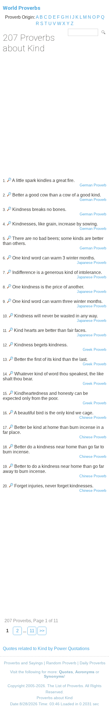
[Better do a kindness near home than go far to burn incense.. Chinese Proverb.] (11, 446)
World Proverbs (21, 8)
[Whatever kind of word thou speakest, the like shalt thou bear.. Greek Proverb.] (11, 373)
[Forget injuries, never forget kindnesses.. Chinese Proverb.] (11, 485)
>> (41, 630)
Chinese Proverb (92, 417)
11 (32, 630)
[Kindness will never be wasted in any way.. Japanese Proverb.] (11, 315)
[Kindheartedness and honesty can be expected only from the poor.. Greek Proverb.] (11, 393)
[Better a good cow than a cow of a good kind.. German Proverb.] (9, 195)
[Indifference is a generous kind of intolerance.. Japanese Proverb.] (9, 272)
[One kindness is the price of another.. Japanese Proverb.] (9, 287)
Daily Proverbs (92, 663)
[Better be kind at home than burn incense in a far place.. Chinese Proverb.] (11, 427)
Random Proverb (61, 663)
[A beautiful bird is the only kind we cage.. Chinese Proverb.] (11, 412)
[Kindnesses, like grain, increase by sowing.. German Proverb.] (9, 224)
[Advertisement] (54, 113)
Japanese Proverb (91, 263)
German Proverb (93, 185)
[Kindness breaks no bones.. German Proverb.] (9, 209)
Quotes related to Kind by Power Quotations (46, 648)
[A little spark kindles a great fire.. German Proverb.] (9, 180)
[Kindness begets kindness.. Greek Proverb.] (11, 344)
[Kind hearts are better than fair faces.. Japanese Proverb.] (11, 330)
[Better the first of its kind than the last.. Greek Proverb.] (11, 359)
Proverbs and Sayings (23, 663)
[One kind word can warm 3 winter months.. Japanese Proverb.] (9, 258)
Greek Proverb (94, 349)
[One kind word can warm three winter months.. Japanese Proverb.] (9, 301)
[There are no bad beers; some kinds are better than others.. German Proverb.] (9, 238)
